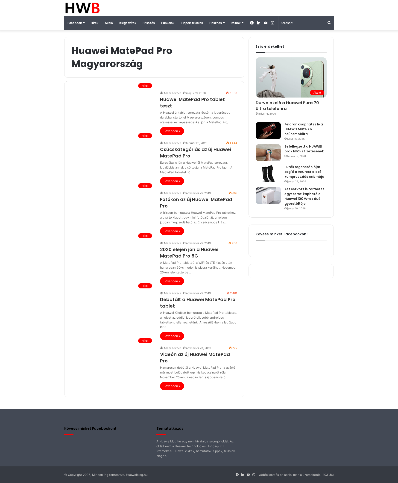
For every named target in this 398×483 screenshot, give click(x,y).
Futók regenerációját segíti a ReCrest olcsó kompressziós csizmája (304, 172)
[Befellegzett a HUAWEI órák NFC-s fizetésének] (268, 152)
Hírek (94, 23)
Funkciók (167, 23)
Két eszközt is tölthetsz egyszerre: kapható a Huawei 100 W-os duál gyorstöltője (304, 196)
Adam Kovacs (172, 93)
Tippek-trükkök (192, 23)
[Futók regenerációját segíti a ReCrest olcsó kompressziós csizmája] (268, 173)
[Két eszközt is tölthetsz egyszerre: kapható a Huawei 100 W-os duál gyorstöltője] (268, 195)
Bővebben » (172, 131)
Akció (109, 23)
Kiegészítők (127, 23)
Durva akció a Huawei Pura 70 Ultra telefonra (287, 105)
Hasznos (215, 23)
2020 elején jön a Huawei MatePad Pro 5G (189, 252)
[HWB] (82, 8)
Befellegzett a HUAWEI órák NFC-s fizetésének (304, 149)
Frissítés (149, 23)
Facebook (74, 23)
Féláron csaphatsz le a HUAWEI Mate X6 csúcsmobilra (303, 129)
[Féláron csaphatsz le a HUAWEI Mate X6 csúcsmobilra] (268, 130)
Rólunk (235, 23)
